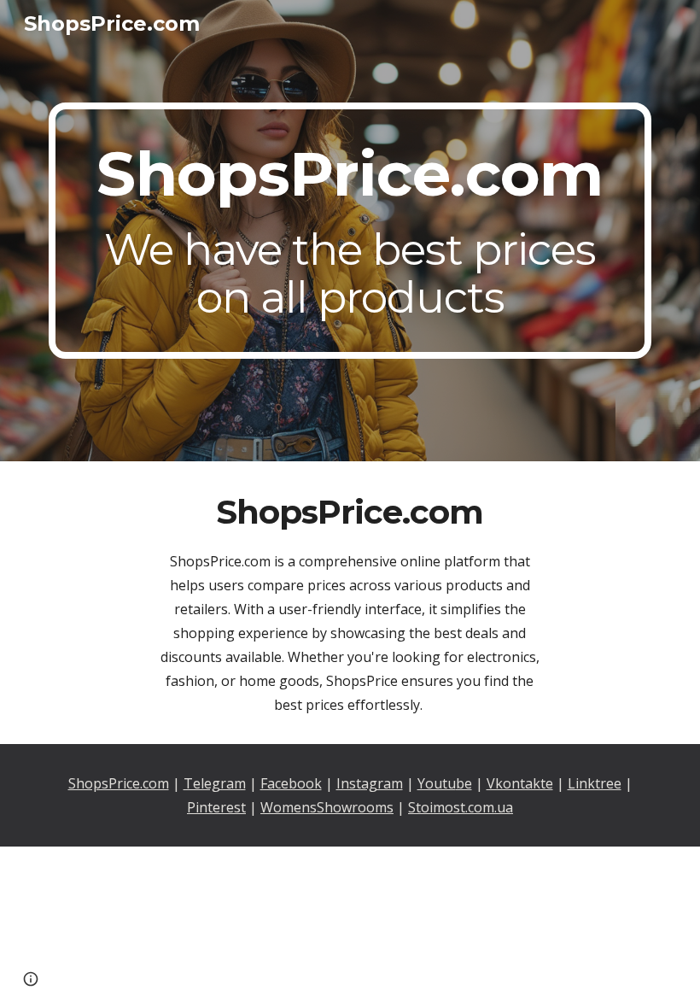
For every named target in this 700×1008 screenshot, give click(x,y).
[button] (31, 979)
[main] (350, 231)
